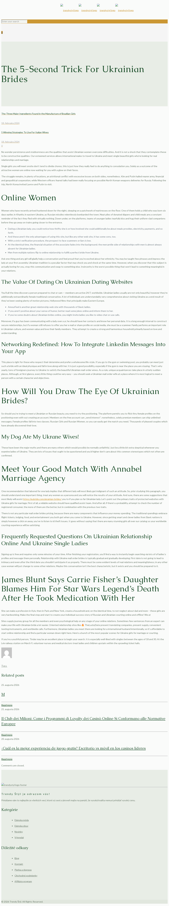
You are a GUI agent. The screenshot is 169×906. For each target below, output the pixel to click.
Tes (4, 665)
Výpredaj (19, 837)
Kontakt (19, 864)
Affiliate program (23, 881)
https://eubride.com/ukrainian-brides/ (42, 499)
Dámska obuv (21, 825)
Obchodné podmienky (26, 875)
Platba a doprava (23, 869)
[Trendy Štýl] (97, 10)
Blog (17, 858)
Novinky (19, 831)
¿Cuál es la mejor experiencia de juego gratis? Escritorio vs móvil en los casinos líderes (73, 748)
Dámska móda (22, 820)
